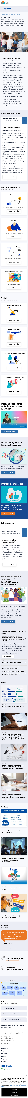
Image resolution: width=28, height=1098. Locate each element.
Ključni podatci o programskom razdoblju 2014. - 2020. (15, 969)
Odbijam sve (14, 1092)
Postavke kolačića (14, 1089)
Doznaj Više (8, 472)
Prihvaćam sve (14, 1095)
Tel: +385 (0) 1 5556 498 (7, 1037)
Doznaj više (9, 177)
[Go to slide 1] (10, 948)
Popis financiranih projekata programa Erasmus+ (15, 959)
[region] (14, 1085)
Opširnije (8, 656)
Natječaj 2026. (9, 431)
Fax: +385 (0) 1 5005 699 (7, 1038)
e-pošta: (7, 1040)
